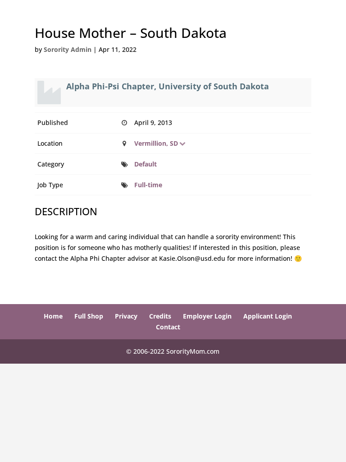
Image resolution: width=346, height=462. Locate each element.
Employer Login (207, 316)
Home (53, 316)
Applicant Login (267, 316)
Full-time (148, 184)
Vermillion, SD (156, 143)
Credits (160, 316)
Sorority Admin (67, 49)
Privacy (126, 316)
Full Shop (88, 316)
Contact (168, 327)
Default (145, 164)
